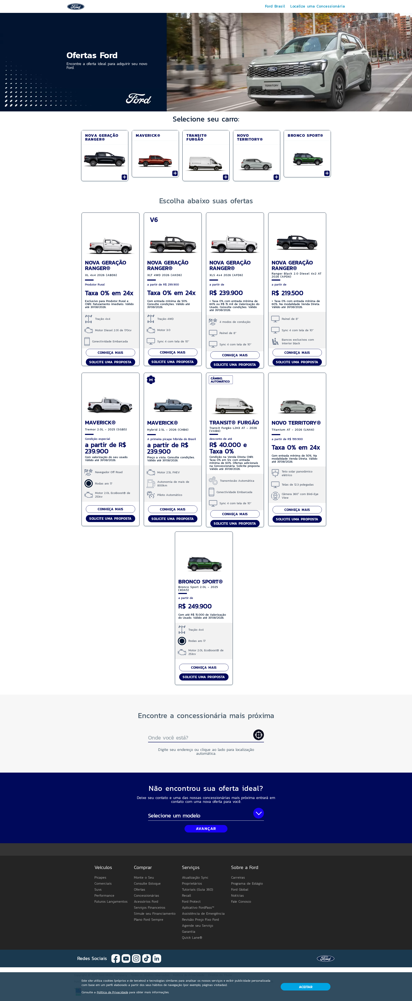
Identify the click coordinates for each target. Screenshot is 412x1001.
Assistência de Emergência (203, 913)
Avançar (206, 828)
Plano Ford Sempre (148, 919)
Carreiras (238, 877)
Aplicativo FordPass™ (198, 907)
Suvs (97, 889)
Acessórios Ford (146, 901)
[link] (75, 6)
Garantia (188, 931)
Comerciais (103, 883)
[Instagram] (136, 958)
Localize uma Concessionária (317, 6)
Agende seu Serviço (197, 925)
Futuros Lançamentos (110, 901)
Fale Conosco (241, 901)
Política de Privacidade (112, 992)
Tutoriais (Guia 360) (197, 889)
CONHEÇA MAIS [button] (110, 352)
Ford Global (239, 889)
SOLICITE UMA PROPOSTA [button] (110, 362)
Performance (104, 895)
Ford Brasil (275, 6)
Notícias (237, 895)
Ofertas (139, 889)
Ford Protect (191, 901)
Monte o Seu (144, 877)
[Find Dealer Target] (258, 734)
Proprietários (192, 883)
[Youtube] (126, 958)
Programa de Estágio (247, 883)
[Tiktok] (146, 958)
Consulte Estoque (147, 883)
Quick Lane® (192, 937)
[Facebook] (115, 958)
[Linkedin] (157, 958)
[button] (206, 62)
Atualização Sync (195, 877)
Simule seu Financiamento (155, 913)
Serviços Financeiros (149, 907)
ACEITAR (305, 986)
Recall (186, 895)
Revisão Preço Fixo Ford (200, 919)
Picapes (100, 877)
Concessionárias (146, 895)
